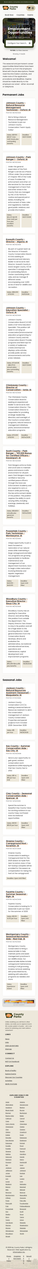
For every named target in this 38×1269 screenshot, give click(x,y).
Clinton (8, 1132)
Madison (9, 1184)
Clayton (22, 1130)
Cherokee (23, 1124)
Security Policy (29, 1258)
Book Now (9, 15)
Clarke (22, 1127)
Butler (22, 1116)
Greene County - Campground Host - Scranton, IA (17, 843)
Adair (7, 1102)
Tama (22, 1217)
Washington (24, 1225)
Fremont (23, 1149)
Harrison (8, 1160)
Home (14, 24)
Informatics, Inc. (19, 1252)
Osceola (23, 1198)
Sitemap (8, 1049)
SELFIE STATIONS (11, 1084)
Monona (8, 1193)
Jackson (8, 1168)
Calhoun (8, 1119)
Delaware (23, 1138)
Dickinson (23, 1141)
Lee (21, 1176)
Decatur (8, 1138)
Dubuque (9, 1143)
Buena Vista (10, 1116)
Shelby (8, 1214)
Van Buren (9, 1223)
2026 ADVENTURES (12, 1046)
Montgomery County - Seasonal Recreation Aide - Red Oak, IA (18, 936)
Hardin (22, 1157)
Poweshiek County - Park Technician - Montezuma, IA (17, 533)
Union (22, 1220)
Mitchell (22, 1190)
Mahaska (23, 1184)
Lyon (21, 1182)
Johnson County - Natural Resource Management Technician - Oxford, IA (18, 106)
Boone (22, 1110)
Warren (8, 1225)
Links (7, 1042)
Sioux (21, 1214)
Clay (7, 1130)
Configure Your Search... (17, 43)
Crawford (23, 1132)
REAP (23, 1259)
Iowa (21, 1165)
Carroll (22, 1119)
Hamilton (23, 1154)
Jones (8, 1173)
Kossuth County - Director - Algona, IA (17, 240)
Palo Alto (23, 1201)
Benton (22, 1108)
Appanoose (24, 1105)
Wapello (23, 1223)
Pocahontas (24, 1204)
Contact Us (9, 1058)
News (7, 1039)
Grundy (22, 1151)
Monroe (22, 1193)
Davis (22, 1135)
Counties (20, 15)
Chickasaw (9, 1127)
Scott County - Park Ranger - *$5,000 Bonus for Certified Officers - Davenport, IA (19, 454)
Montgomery (10, 1195)
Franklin (8, 1149)
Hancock (9, 1157)
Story (7, 1217)
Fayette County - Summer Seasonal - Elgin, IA (17, 894)
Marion (8, 1187)
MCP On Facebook (12, 1061)
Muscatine (23, 1195)
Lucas (8, 1182)
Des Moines (10, 1141)
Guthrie (8, 1154)
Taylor (8, 1220)
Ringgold (23, 1209)
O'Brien (8, 1198)
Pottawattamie (25, 1206)
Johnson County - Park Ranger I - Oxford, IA (18, 158)
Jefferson (9, 1171)
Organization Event (17, 1257)
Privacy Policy (9, 1258)
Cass (7, 1121)
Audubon (9, 1108)
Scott (21, 1212)
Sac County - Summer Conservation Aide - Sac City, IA (18, 748)
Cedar (22, 1121)
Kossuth (8, 1176)
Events (30, 15)
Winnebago (10, 1231)
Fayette (8, 1146)
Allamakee (9, 1105)
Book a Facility (10, 1071)
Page (7, 1201)
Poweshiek (9, 1209)
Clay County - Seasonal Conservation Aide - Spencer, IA (19, 796)
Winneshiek (24, 1231)
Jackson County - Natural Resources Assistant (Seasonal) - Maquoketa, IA (18, 692)
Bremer (8, 1113)
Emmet (22, 1143)
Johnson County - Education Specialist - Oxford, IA (18, 310)
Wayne (8, 1228)
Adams (22, 1102)
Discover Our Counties (13, 1077)
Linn (7, 1179)
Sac (7, 1212)
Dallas (8, 1135)
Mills (7, 1190)
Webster (23, 1228)
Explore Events (10, 1074)
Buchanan (23, 1113)
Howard (8, 1162)
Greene (8, 1151)
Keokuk (22, 1173)
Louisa (22, 1179)
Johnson (23, 1171)
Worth (22, 1234)
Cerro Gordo (10, 1124)
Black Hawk (10, 1110)
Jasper (22, 1168)
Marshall (23, 1187)
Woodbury (9, 1234)
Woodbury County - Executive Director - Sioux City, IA (17, 601)
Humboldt (23, 1162)
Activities (8, 1081)
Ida (7, 1165)
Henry (22, 1160)
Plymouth (9, 1204)
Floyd (21, 1146)
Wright (8, 1236)
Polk (7, 1206)
